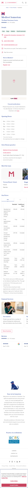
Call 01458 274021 (9, 41)
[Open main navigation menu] (25, 2)
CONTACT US (14, 453)
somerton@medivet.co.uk (10, 44)
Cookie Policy (12, 465)
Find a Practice (13, 7)
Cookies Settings (14, 481)
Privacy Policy (5, 465)
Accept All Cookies (14, 485)
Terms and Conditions (21, 465)
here (18, 111)
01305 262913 (7, 152)
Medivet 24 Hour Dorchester (10, 150)
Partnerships (14, 456)
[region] (14, 478)
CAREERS (14, 450)
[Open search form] (22, 2)
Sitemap (14, 468)
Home (7, 7)
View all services (7, 331)
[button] (14, 81)
